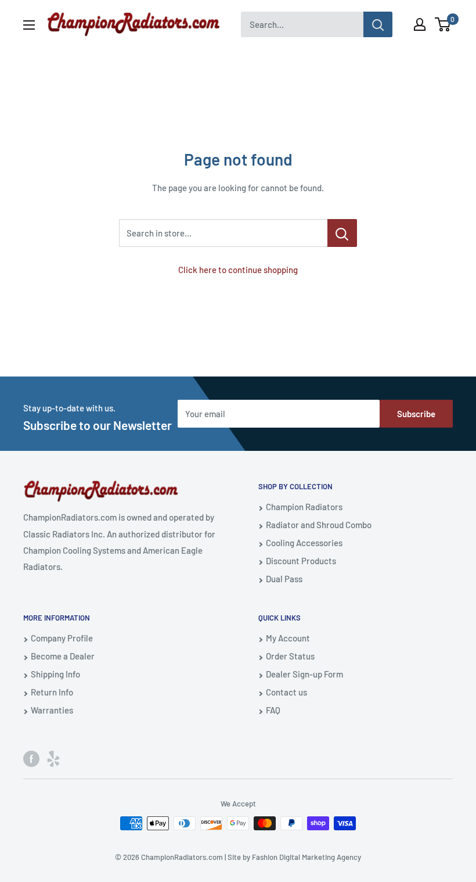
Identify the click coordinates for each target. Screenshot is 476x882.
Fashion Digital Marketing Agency (306, 857)
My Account (288, 638)
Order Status (290, 656)
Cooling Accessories (304, 542)
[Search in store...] (342, 233)
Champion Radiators (304, 506)
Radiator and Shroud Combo (319, 524)
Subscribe (416, 413)
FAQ (273, 710)
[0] (443, 24)
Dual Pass (284, 578)
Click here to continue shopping (238, 269)
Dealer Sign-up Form (304, 674)
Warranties (52, 710)
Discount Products (301, 560)
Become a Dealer (63, 656)
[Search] (377, 24)
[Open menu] (29, 25)
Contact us (286, 692)
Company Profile (62, 638)
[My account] (419, 24)
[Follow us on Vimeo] (53, 757)
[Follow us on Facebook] (31, 757)
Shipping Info (55, 674)
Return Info (52, 692)
